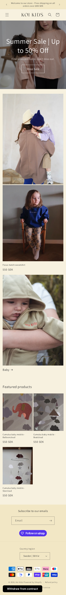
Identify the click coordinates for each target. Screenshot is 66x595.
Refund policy (51, 582)
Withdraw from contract (22, 588)
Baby (6, 370)
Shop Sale (33, 69)
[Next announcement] (59, 4)
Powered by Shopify (33, 582)
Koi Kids (19, 582)
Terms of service (42, 587)
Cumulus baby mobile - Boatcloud (44, 436)
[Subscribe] (50, 521)
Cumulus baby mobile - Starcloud (14, 489)
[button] (7, 15)
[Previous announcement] (6, 4)
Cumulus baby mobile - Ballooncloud (14, 436)
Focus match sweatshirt (14, 265)
